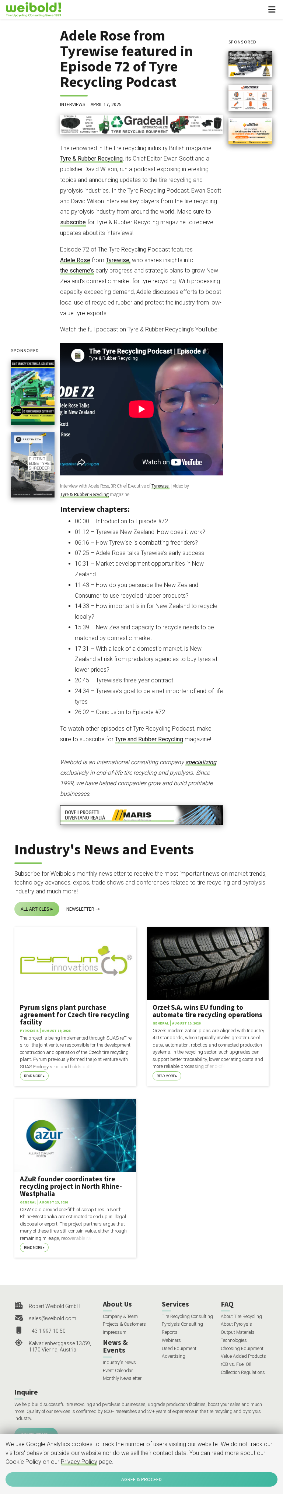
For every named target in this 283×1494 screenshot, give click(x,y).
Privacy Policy (79, 1461)
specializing (200, 762)
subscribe (73, 222)
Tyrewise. (160, 486)
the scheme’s (77, 270)
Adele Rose (75, 260)
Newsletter (80, 909)
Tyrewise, (118, 260)
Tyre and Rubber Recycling (149, 739)
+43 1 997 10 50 (47, 1331)
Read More (33, 1075)
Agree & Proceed (141, 1479)
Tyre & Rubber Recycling (91, 158)
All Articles (35, 909)
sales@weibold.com (52, 1318)
